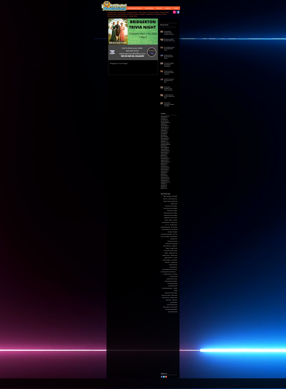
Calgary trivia (174, 203)
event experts (166, 307)
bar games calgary (172, 231)
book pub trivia (173, 238)
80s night (175, 196)
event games (174, 307)
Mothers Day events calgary (170, 213)
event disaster (173, 302)
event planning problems (171, 309)
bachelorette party (165, 227)
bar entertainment (166, 229)
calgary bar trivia (173, 253)
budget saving (173, 248)
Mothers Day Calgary (172, 210)
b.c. (168, 224)
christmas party (173, 267)
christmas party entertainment (169, 269)
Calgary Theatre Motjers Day (170, 201)
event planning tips (172, 311)
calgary (166, 253)
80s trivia (165, 198)
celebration (174, 260)
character (167, 262)
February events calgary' (171, 206)
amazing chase (165, 222)
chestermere (174, 262)
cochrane (174, 274)
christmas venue (167, 274)
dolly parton (168, 300)
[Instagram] (174, 12)
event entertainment (172, 304)
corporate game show (171, 278)
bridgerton (174, 245)
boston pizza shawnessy (171, 243)
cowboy (175, 288)
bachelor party (173, 224)
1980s (164, 196)
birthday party (173, 236)
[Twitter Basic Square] (164, 377)
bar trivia (175, 234)
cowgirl (175, 290)
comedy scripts (173, 276)
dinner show (174, 295)
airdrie (166, 220)
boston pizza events (172, 241)
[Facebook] (178, 12)
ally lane (175, 220)
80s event (169, 196)
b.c (166, 224)
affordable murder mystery (170, 217)
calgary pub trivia (168, 257)
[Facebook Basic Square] (162, 377)
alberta (170, 220)
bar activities (174, 227)
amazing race (173, 222)
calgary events (166, 255)
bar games (174, 229)
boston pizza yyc (167, 245)
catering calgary (167, 260)
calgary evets (173, 255)
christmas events (173, 264)
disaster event (173, 297)
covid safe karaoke (172, 285)
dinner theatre (165, 297)
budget (167, 248)
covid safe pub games (167, 288)
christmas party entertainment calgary (169, 271)
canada (175, 257)
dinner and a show (165, 295)
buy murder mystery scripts (170, 250)
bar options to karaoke (166, 234)
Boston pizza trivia (172, 198)
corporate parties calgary (171, 281)
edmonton (174, 300)
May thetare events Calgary (170, 208)
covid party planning (172, 283)
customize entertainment (171, 292)
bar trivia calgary (165, 236)
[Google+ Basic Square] (166, 377)
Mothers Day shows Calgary (170, 215)
